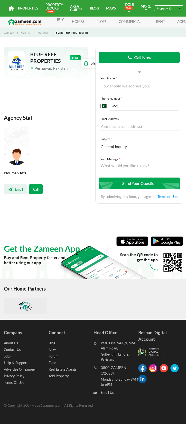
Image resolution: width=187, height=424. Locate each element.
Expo (52, 362)
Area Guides (76, 8)
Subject (106, 138)
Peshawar (43, 32)
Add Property (59, 376)
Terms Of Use (14, 382)
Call (35, 189)
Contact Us (12, 349)
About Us (11, 343)
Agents (25, 32)
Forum (53, 356)
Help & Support (16, 362)
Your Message (110, 159)
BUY (60, 19)
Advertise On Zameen (20, 369)
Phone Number (111, 98)
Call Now (142, 57)
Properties (28, 8)
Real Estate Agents (62, 369)
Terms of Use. (168, 196)
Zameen (9, 32)
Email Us (107, 392)
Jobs (7, 356)
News (53, 349)
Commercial (130, 21)
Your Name (109, 78)
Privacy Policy (14, 376)
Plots (101, 21)
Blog (94, 8)
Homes (78, 21)
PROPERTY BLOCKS (54, 6)
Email (19, 189)
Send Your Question (139, 183)
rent (160, 22)
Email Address (111, 118)
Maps (111, 8)
